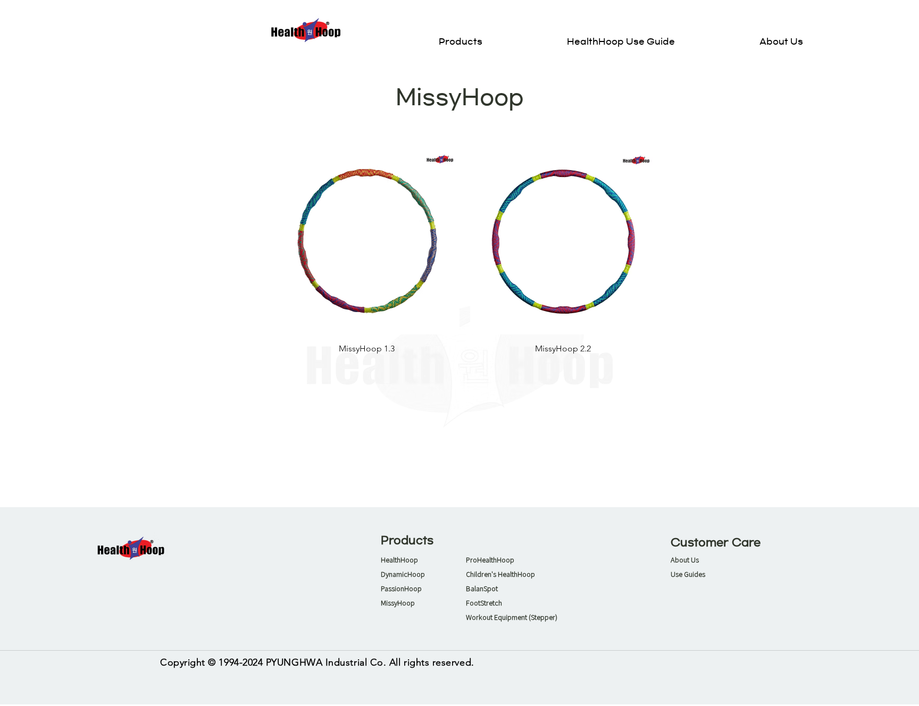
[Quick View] (367, 241)
